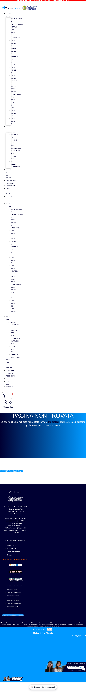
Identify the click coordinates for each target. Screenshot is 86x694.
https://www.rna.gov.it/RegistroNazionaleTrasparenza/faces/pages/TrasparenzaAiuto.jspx (61, 624)
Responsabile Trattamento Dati (16, 150)
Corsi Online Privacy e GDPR (13, 102)
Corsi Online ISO (13, 113)
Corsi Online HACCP (13, 70)
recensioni (11, 186)
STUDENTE (14, 164)
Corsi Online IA (13, 121)
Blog (9, 188)
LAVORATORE (15, 167)
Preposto (14, 156)
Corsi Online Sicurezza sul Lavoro (14, 81)
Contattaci (53, 422)
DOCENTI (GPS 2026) (14, 142)
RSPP (12, 159)
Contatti (10, 196)
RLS (12, 161)
